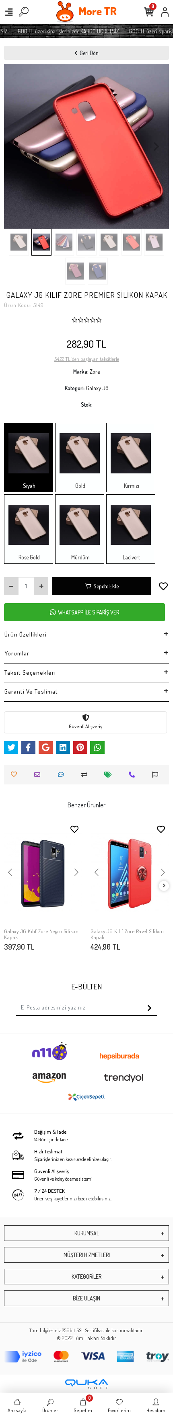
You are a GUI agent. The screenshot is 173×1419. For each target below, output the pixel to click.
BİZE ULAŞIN (86, 1298)
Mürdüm (80, 557)
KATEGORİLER (86, 1276)
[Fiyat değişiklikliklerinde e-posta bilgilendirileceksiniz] (110, 775)
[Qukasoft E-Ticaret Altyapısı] (86, 1384)
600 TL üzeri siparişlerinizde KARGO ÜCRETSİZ (64, 31)
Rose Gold (28, 557)
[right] (164, 885)
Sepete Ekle (106, 586)
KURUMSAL (86, 1233)
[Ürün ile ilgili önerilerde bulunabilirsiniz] (157, 775)
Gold (79, 485)
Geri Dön (89, 52)
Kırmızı (131, 485)
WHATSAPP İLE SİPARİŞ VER (88, 612)
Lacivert (131, 557)
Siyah (28, 485)
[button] (16, 146)
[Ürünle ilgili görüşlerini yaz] (63, 775)
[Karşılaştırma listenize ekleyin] (86, 775)
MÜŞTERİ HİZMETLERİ (87, 1254)
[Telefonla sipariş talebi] (134, 775)
